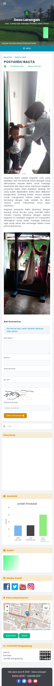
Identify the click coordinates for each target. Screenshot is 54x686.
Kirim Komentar (14, 415)
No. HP (7, 380)
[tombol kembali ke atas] (48, 680)
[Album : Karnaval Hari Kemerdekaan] (10, 562)
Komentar (8, 338)
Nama (7, 357)
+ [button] (7, 606)
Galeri (10, 550)
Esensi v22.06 (18, 675)
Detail (24, 635)
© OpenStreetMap (36, 629)
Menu (28, 48)
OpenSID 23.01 (33, 675)
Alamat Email (9, 369)
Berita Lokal (20, 57)
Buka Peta (11, 635)
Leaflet (27, 629)
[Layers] (46, 607)
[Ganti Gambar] (11, 402)
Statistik (12, 496)
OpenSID (47, 629)
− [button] (7, 610)
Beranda (8, 57)
